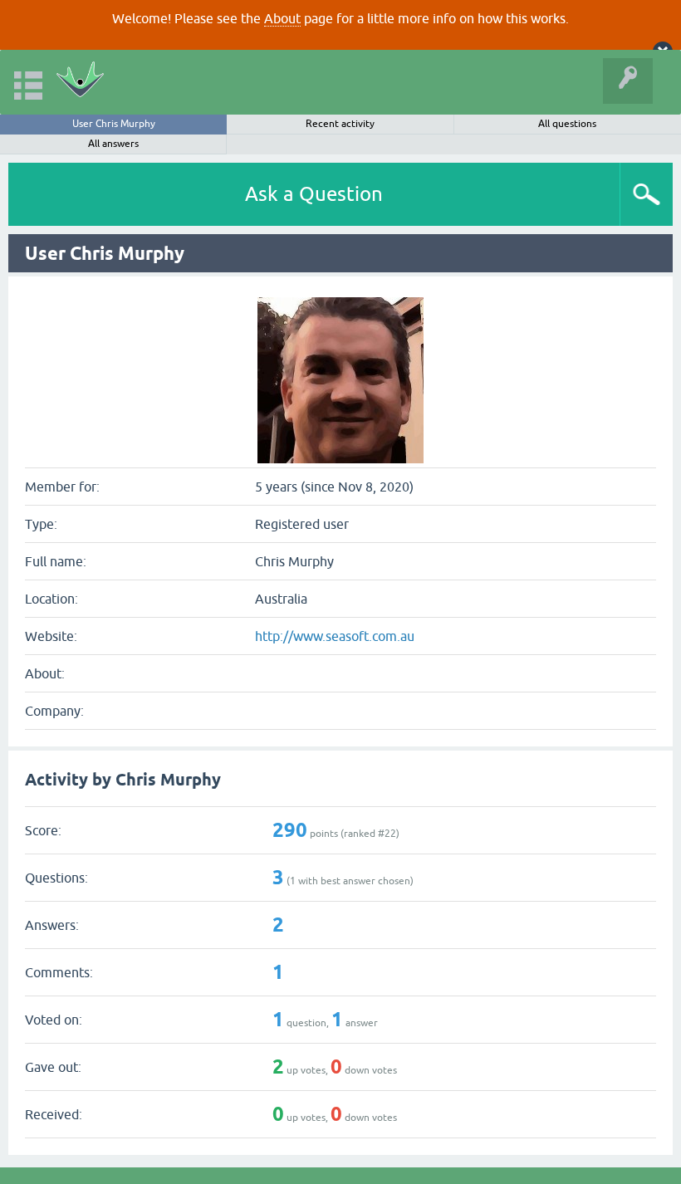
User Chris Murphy (113, 124)
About (282, 18)
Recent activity (340, 124)
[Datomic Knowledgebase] (80, 81)
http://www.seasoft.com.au (334, 636)
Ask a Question (314, 194)
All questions (567, 124)
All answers (113, 143)
